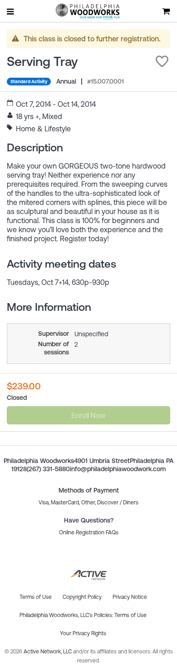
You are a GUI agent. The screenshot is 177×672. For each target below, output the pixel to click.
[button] (162, 61)
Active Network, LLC (48, 651)
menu (11, 11)
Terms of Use (130, 615)
